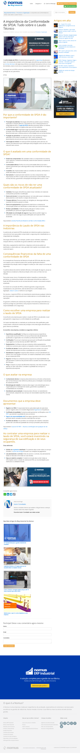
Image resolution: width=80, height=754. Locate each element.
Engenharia (37, 410)
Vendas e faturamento (8, 728)
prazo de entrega (18, 451)
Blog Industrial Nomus (9, 12)
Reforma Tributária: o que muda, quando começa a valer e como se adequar (67, 31)
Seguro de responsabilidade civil (15, 416)
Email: (4, 632)
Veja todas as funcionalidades (10, 738)
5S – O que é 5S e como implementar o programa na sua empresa (67, 25)
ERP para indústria (71, 6)
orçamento (16, 449)
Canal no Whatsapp (50, 3)
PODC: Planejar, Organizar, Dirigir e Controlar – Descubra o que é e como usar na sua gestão (67, 61)
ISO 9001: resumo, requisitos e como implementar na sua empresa (68, 66)
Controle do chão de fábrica (9, 736)
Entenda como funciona (9, 726)
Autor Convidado (20, 504)
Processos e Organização (23, 12)
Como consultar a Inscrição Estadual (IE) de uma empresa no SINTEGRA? (67, 47)
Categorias (38, 3)
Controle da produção (8, 732)
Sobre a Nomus (26, 726)
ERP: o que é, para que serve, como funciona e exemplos (68, 51)
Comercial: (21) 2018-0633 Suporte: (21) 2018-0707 (65, 747)
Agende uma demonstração (47, 722)
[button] (40, 677)
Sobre (31, 3)
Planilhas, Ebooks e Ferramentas (67, 3)
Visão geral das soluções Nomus (11, 740)
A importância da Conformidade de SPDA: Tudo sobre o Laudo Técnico (26, 25)
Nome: (5, 626)
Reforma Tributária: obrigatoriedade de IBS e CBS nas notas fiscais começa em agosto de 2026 (68, 36)
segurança (39, 60)
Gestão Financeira (7, 730)
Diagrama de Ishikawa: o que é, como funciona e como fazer (66, 56)
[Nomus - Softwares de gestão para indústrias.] (11, 4)
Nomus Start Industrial (8, 724)
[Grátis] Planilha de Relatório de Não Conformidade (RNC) (28, 221)
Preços (24, 724)
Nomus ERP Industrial (8, 722)
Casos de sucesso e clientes (29, 722)
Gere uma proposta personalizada (49, 724)
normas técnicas (9, 64)
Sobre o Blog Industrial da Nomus (30, 728)
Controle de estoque (8, 734)
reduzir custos (14, 291)
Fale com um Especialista (47, 726)
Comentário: (6, 638)
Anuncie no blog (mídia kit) (47, 728)
